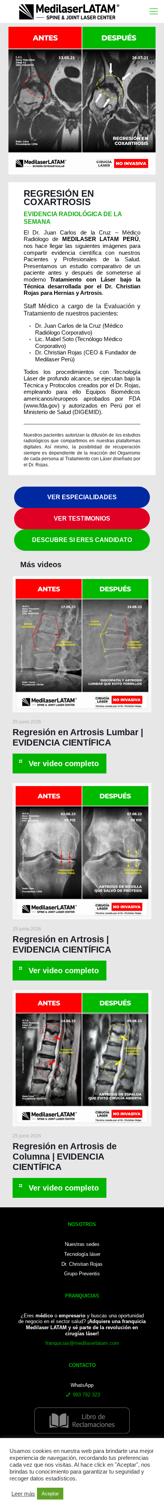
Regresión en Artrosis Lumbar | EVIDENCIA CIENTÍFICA (78, 737)
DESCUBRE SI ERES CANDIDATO (82, 540)
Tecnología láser (82, 1254)
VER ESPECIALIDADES (82, 497)
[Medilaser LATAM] (76, 11)
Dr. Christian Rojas (82, 1264)
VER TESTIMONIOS (82, 518)
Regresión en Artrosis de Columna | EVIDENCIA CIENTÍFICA (65, 1156)
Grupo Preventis (82, 1273)
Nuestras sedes (82, 1244)
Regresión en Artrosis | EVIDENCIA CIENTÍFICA (62, 944)
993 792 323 (86, 1395)
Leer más (23, 1494)
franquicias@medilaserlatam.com (82, 1343)
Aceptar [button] (50, 1493)
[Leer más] (59, 763)
